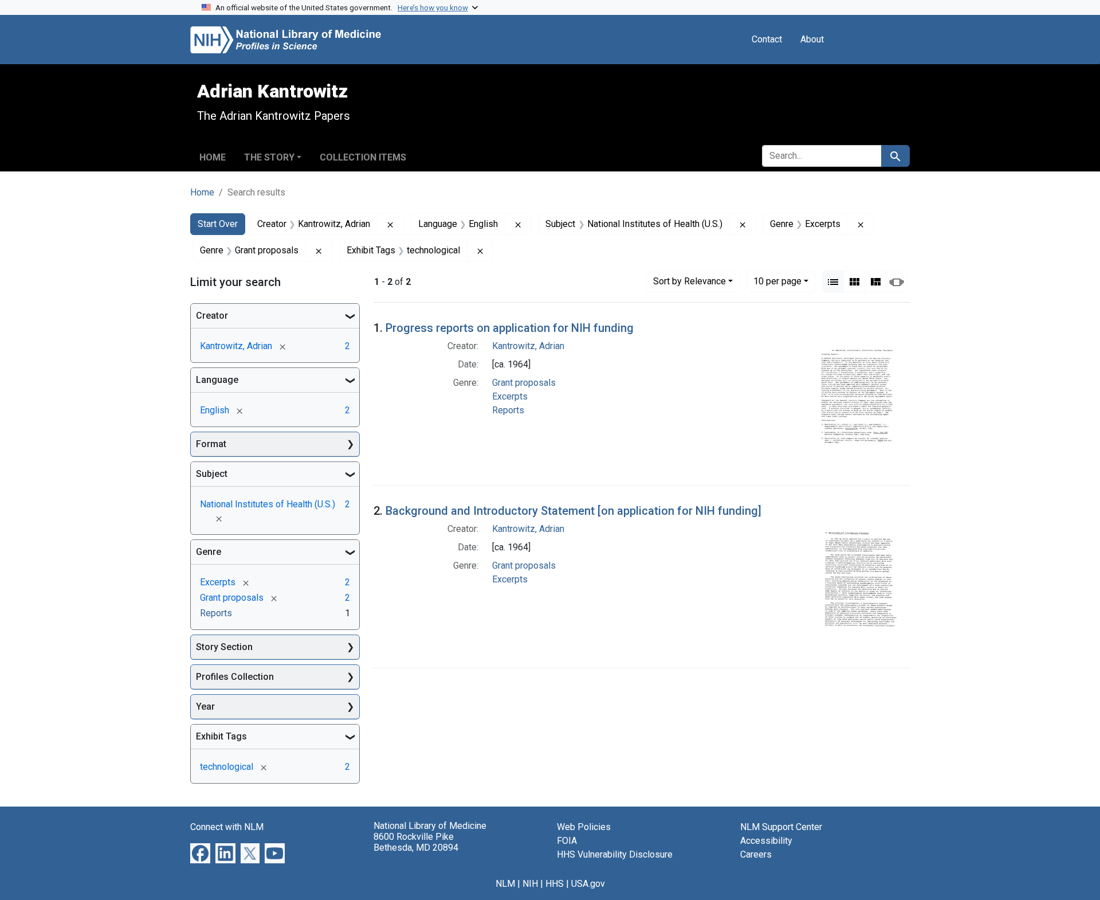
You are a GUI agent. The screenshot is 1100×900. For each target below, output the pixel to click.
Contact (767, 39)
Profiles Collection (235, 676)
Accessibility (766, 840)
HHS (554, 883)
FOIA (567, 840)
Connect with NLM (227, 826)
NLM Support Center (781, 826)
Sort (689, 281)
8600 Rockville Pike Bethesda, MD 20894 (416, 842)
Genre (208, 551)
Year (205, 706)
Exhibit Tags (221, 736)
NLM (505, 883)
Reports (508, 410)
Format (211, 444)
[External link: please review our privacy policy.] (200, 852)
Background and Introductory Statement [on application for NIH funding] (573, 511)
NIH (530, 883)
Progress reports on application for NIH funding (510, 328)
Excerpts (510, 396)
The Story (269, 157)
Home (212, 157)
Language (217, 379)
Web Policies (584, 826)
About (812, 39)
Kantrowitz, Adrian (528, 346)
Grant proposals (524, 382)
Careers (756, 854)
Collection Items (363, 157)
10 (777, 281)
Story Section (224, 646)
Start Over (218, 223)
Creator (212, 315)
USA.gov (588, 883)
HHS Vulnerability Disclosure (615, 854)
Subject (211, 473)
